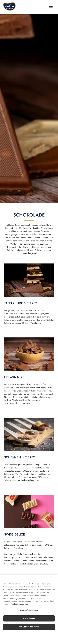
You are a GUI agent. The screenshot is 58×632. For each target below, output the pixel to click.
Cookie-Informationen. (20, 604)
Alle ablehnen (29, 618)
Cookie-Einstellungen (29, 610)
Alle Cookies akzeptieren (29, 626)
